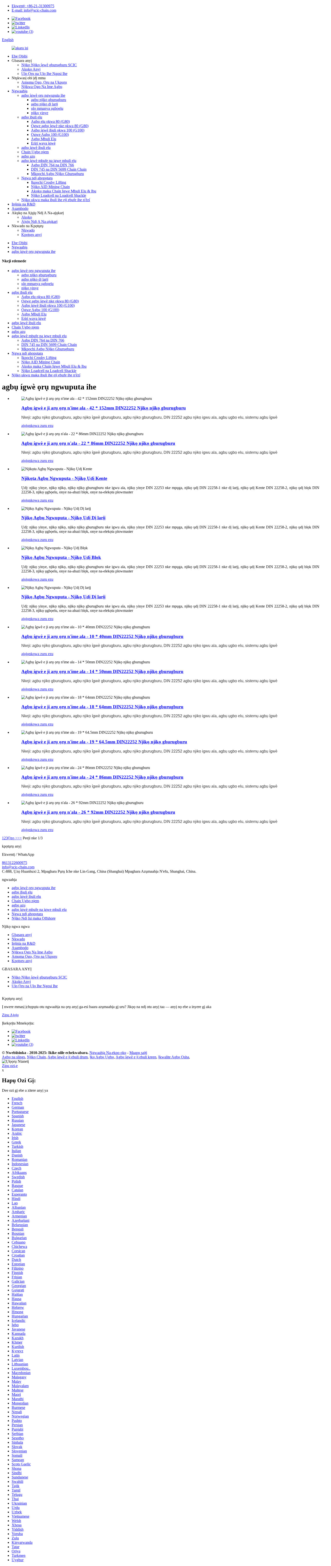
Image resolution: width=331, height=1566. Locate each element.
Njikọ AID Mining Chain (50, 187)
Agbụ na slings (13, 1057)
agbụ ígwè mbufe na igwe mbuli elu (48, 161)
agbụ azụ (28, 156)
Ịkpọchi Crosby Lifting (48, 182)
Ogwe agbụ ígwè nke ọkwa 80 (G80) (59, 126)
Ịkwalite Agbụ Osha (173, 1057)
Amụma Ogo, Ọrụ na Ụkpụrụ (44, 82)
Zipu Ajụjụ (10, 1015)
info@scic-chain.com (18, 867)
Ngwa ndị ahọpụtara (37, 178)
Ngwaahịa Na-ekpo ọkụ (107, 1053)
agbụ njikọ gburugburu (48, 100)
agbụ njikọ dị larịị (44, 104)
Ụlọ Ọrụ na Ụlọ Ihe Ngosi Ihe (44, 74)
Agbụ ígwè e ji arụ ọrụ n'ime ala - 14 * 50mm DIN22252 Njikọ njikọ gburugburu (102, 671)
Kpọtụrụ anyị (31, 235)
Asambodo (20, 208)
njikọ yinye (39, 113)
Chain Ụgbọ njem (35, 152)
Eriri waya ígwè (43, 143)
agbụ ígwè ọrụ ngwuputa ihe (43, 95)
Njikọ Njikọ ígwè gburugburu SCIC (49, 65)
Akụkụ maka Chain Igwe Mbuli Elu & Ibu (63, 191)
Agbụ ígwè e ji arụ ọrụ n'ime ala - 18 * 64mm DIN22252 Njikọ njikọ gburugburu (102, 706)
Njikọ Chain (36, 1057)
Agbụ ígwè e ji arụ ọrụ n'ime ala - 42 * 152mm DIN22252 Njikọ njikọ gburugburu (103, 407)
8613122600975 (14, 863)
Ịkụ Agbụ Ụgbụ (102, 1057)
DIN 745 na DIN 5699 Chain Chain (59, 169)
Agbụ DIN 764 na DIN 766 (52, 165)
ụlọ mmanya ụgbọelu (47, 108)
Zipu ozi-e (10, 1066)
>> (19, 838)
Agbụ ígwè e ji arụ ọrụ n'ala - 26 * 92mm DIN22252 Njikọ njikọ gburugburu (98, 812)
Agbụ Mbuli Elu (43, 139)
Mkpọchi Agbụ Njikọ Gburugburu (57, 174)
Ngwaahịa (19, 91)
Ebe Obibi (19, 56)
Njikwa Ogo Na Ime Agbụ (41, 87)
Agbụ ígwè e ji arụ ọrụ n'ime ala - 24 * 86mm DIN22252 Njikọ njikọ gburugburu (102, 777)
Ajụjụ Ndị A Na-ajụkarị (39, 222)
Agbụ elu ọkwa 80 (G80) (50, 121)
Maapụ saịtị (138, 1053)
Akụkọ (26, 217)
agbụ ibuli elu (31, 117)
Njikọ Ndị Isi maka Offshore (33, 918)
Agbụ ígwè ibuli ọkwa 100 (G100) (57, 130)
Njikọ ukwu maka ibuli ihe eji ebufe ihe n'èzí (55, 200)
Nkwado (28, 230)
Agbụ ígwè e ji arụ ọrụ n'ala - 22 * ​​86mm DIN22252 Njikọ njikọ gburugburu (98, 443)
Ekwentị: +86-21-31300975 (33, 6)
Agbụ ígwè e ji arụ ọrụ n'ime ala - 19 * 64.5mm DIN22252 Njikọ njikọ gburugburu (104, 741)
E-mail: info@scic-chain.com (34, 10)
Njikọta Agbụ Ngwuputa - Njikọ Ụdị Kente (64, 478)
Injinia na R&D (23, 204)
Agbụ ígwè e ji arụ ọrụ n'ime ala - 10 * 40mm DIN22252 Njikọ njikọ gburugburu (102, 636)
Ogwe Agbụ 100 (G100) (50, 134)
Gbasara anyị (22, 935)
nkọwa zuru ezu (41, 426)
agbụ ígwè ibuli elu (36, 148)
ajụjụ (25, 426)
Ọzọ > (12, 838)
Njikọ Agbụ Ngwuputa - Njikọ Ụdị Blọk (61, 557)
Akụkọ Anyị (30, 69)
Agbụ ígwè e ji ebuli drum (67, 1057)
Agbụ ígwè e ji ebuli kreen (136, 1057)
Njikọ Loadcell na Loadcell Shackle (58, 195)
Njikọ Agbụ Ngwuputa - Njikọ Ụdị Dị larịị (63, 517)
